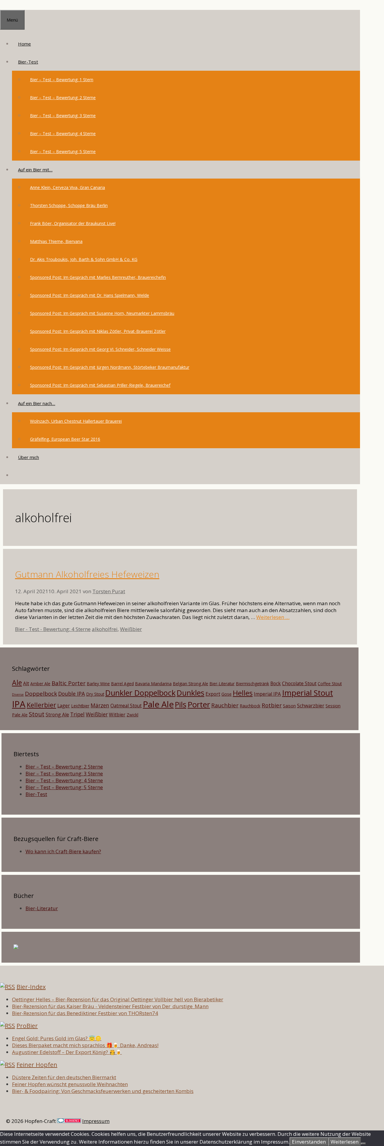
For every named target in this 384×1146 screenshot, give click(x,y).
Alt (26, 683)
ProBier (27, 1026)
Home (24, 44)
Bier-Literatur (222, 683)
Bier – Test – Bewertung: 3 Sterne (63, 115)
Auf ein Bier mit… (35, 170)
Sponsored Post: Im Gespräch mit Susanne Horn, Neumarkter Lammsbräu (102, 313)
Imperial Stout (307, 692)
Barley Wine (98, 683)
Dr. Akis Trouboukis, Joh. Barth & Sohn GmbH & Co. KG (83, 259)
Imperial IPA (267, 694)
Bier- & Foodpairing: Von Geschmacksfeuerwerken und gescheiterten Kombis (103, 1091)
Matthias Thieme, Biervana (56, 241)
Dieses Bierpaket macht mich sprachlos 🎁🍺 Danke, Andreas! (85, 1045)
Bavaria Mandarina (153, 683)
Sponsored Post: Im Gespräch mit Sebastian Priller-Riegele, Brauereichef (100, 385)
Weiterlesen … (273, 617)
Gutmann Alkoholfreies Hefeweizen (87, 574)
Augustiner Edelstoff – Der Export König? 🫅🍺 (67, 1052)
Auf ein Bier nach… (36, 403)
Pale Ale (158, 704)
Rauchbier (224, 705)
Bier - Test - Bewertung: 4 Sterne (53, 629)
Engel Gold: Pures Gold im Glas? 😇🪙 (56, 1038)
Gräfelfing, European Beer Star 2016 (65, 439)
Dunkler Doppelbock (140, 693)
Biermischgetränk (252, 683)
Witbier (117, 714)
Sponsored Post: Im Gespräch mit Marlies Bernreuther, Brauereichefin (98, 277)
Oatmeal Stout (126, 705)
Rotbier (272, 705)
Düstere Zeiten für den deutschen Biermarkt (64, 1077)
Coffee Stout (330, 683)
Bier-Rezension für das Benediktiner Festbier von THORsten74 (85, 1013)
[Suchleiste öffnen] (18, 475)
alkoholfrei (105, 629)
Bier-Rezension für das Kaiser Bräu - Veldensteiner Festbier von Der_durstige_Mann (110, 1006)
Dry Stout (95, 694)
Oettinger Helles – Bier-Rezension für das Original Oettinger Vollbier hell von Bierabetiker (117, 999)
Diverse (18, 694)
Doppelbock (41, 693)
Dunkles (190, 693)
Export (213, 694)
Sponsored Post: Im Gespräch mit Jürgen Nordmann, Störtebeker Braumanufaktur (109, 367)
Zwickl (132, 715)
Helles (243, 693)
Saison (289, 706)
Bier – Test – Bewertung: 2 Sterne (63, 97)
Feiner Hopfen (36, 1065)
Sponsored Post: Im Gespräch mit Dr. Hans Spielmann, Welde (89, 295)
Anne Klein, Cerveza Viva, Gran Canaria (67, 187)
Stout (36, 714)
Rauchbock (250, 706)
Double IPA (71, 693)
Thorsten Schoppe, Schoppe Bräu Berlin (69, 205)
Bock (275, 683)
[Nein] (363, 1144)
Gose (226, 694)
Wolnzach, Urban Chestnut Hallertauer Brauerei (76, 421)
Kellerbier (41, 704)
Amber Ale (40, 683)
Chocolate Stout (299, 683)
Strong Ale (57, 714)
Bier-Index (31, 987)
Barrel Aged (122, 683)
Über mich (28, 457)
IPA (19, 704)
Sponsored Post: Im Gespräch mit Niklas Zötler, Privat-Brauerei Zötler (98, 331)
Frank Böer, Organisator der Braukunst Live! (73, 223)
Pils (180, 704)
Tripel (77, 714)
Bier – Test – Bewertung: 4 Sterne (63, 133)
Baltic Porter (69, 683)
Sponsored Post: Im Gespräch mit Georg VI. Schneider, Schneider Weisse (100, 349)
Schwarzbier (310, 705)
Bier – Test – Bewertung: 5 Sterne (63, 151)
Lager (63, 705)
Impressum (96, 1121)
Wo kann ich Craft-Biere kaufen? (63, 851)
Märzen (100, 705)
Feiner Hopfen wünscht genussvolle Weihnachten (70, 1084)
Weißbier (131, 629)
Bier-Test (28, 62)
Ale (17, 682)
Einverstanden (309, 1141)
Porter (199, 704)
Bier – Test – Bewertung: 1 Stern (61, 79)
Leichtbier (80, 706)
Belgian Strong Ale (190, 683)
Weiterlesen (344, 1141)
